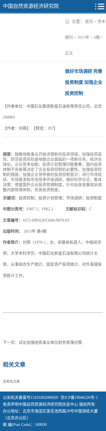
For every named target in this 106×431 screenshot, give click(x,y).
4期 (97, 37)
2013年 (83, 37)
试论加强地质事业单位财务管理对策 (50, 342)
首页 (89, 21)
